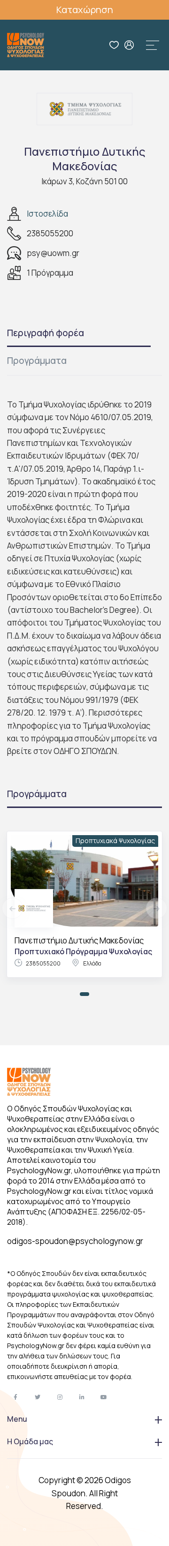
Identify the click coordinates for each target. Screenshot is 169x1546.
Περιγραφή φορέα (45, 333)
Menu (17, 1419)
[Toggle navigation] (152, 45)
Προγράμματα (37, 360)
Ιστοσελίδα (47, 213)
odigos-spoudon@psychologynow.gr (75, 1241)
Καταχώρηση (84, 9)
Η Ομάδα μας (30, 1441)
